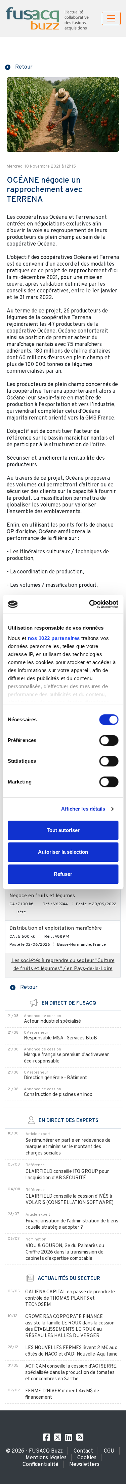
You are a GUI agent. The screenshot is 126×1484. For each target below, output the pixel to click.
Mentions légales (46, 1458)
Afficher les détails (83, 809)
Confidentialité (40, 1464)
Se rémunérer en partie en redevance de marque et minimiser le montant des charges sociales (68, 1146)
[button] (19, 67)
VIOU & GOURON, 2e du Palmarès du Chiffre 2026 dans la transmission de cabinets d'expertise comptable (65, 1252)
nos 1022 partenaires (54, 638)
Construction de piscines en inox (58, 1095)
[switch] (108, 740)
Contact (83, 1451)
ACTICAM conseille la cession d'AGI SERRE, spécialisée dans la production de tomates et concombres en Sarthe (71, 1372)
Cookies (86, 1458)
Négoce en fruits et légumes (42, 896)
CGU (109, 1451)
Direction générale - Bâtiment (55, 1078)
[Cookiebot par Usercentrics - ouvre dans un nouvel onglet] (89, 604)
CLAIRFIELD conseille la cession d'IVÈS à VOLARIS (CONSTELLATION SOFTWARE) (70, 1199)
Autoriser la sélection (63, 852)
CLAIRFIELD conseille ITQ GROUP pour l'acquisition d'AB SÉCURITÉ (67, 1175)
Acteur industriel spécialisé (52, 1021)
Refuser (63, 874)
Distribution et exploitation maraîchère (55, 928)
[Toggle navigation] (111, 18)
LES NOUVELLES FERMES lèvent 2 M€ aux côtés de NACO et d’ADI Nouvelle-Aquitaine (71, 1351)
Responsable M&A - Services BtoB (60, 1038)
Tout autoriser (63, 830)
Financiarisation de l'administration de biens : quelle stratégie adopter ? (72, 1224)
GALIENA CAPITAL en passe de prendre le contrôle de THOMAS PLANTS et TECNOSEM (70, 1298)
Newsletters (84, 1464)
